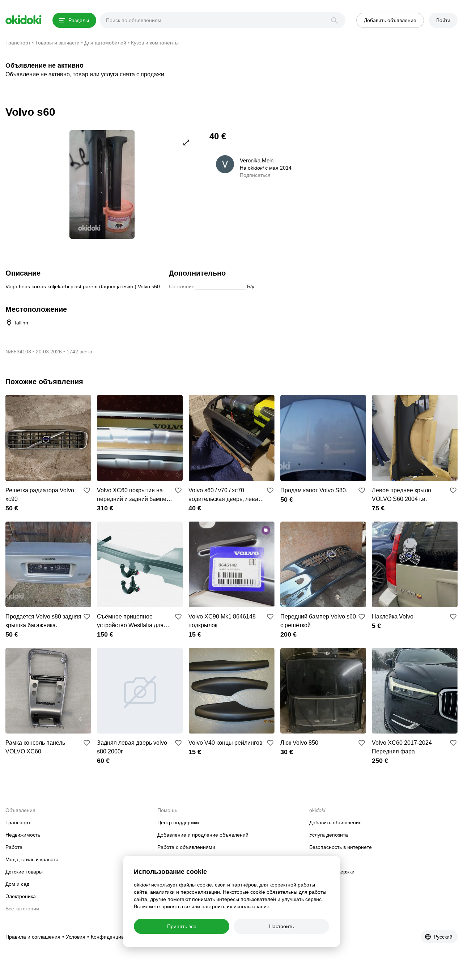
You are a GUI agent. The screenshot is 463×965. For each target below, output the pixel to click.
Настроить (281, 926)
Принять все (181, 926)
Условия (75, 937)
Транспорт (17, 822)
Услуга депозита (328, 835)
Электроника (20, 896)
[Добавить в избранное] (86, 490)
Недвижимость (22, 835)
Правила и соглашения (32, 937)
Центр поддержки (178, 822)
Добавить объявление (335, 822)
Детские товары (24, 872)
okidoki (23, 20)
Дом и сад (17, 884)
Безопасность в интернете (340, 847)
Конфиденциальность (117, 937)
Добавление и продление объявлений (203, 835)
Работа (13, 847)
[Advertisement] (397, 180)
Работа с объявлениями (186, 847)
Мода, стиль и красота (32, 859)
